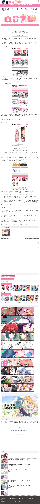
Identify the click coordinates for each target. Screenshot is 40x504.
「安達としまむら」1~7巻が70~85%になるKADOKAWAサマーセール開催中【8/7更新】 (12, 340)
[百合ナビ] (12, 0)
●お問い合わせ (30, 498)
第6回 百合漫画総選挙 (4, 383)
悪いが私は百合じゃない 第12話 (32, 238)
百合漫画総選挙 (21, 6)
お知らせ (37, 12)
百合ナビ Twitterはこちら (20, 427)
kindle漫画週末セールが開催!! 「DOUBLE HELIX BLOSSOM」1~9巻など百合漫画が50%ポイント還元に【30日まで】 (16, 323)
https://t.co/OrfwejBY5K (23, 33)
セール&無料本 (5, 6)
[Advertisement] (20, 264)
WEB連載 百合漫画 (20, 4)
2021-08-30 (33, 12)
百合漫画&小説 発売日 (29, 4)
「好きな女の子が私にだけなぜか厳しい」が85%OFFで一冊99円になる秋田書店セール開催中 (13, 366)
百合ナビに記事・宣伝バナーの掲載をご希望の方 (20, 430)
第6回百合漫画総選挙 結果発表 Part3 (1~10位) (7, 391)
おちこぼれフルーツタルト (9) (28, 291)
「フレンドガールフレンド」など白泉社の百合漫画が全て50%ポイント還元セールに (12, 357)
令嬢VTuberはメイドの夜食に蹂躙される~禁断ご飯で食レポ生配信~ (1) (3, 292)
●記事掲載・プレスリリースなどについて (18, 498)
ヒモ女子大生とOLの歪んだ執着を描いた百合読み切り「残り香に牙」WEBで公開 (11, 349)
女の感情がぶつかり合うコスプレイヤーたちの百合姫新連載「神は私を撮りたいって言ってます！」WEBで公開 (15, 374)
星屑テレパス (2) (5, 238)
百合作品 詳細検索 (11, 4)
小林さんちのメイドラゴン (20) (7, 291)
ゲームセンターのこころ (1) (16, 291)
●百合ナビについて (4, 498)
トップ (4, 4)
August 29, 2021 (24, 35)
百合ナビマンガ (13, 6)
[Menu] (38, 1)
